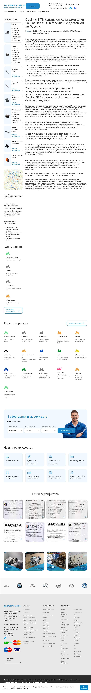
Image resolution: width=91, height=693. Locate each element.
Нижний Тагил (65, 658)
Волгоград (64, 619)
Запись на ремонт (10, 11)
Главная (28, 31)
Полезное (46, 623)
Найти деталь (65, 430)
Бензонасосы (28, 615)
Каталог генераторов (49, 636)
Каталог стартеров (49, 633)
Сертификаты (47, 631)
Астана (63, 616)
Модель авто (30, 426)
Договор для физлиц (49, 646)
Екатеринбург (65, 624)
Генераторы (27, 612)
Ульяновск (77, 646)
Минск (63, 651)
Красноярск (64, 646)
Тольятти (77, 638)
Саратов (76, 635)
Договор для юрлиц (49, 643)
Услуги (21, 11)
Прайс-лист (46, 612)
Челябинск (77, 654)
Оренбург (77, 617)
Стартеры (27, 609)
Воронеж (63, 622)
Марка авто (12, 426)
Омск (75, 615)
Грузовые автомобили (15, 33)
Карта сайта (46, 625)
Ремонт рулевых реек (30, 630)
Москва (63, 609)
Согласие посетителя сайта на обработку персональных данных (59, 679)
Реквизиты (46, 628)
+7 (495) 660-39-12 (60, 8)
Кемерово (64, 635)
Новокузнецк (78, 612)
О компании (31, 11)
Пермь (76, 620)
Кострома (64, 643)
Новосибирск (78, 609)
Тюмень (76, 643)
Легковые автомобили (15, 29)
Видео (45, 620)
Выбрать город (73, 4)
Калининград (65, 630)
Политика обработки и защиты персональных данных (20, 679)
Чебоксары (77, 651)
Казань (63, 632)
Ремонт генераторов (30, 620)
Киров (63, 638)
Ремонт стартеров (29, 617)
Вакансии (45, 617)
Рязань (76, 630)
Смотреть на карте (75, 323)
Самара (76, 632)
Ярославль (77, 656)
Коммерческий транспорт (16, 37)
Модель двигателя (49, 426)
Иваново (63, 627)
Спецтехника (16, 40)
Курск (62, 640)
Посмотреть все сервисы (10, 310)
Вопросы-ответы (48, 615)
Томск (76, 640)
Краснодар (64, 648)
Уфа (75, 648)
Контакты (32, 6)
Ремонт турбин (16, 110)
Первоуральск (78, 623)
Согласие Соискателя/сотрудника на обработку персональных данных (26, 682)
